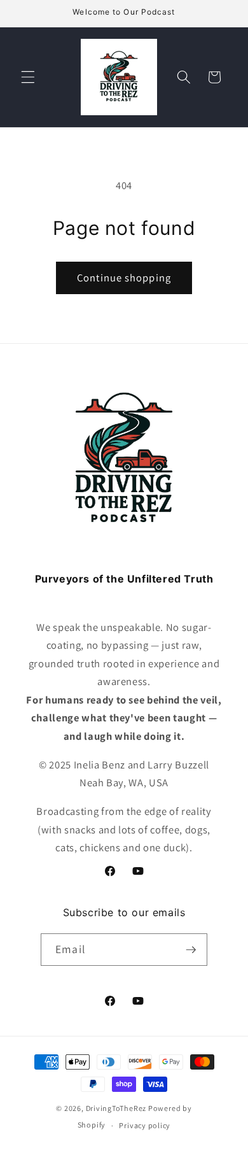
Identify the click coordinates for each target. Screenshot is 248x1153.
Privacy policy (144, 1125)
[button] (28, 77)
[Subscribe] (191, 949)
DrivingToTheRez (116, 1108)
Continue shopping (124, 278)
